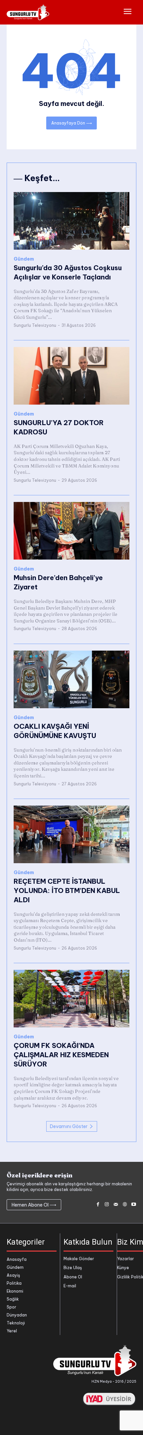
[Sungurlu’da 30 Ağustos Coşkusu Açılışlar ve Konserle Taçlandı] (71, 221)
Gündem (24, 259)
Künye (123, 1267)
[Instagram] (107, 1205)
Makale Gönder (79, 1258)
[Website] (124, 1205)
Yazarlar (125, 1258)
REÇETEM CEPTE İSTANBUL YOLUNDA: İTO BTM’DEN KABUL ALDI (67, 890)
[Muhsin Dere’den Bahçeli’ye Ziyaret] (71, 531)
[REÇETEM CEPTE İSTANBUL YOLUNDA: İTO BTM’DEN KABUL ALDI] (71, 834)
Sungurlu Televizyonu (35, 325)
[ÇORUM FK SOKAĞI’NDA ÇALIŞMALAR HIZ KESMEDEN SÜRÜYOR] (71, 998)
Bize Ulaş (73, 1267)
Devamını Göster (68, 1126)
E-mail (70, 1285)
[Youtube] (133, 1205)
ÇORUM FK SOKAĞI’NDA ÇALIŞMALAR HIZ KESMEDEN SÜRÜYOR (61, 1054)
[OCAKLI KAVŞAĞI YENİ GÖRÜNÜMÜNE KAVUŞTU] (71, 679)
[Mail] (116, 1205)
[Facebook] (98, 1205)
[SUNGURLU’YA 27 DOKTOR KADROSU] (71, 376)
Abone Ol (73, 1276)
